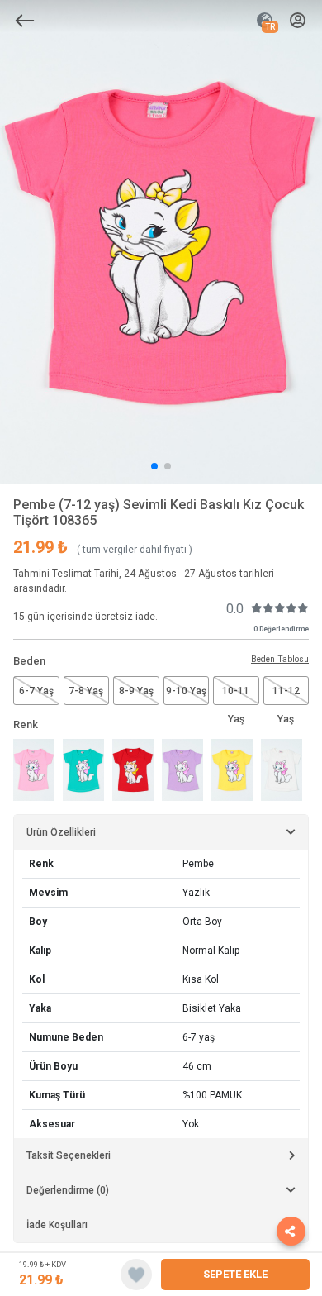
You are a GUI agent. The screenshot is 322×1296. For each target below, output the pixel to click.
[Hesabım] (297, 21)
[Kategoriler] (25, 20)
